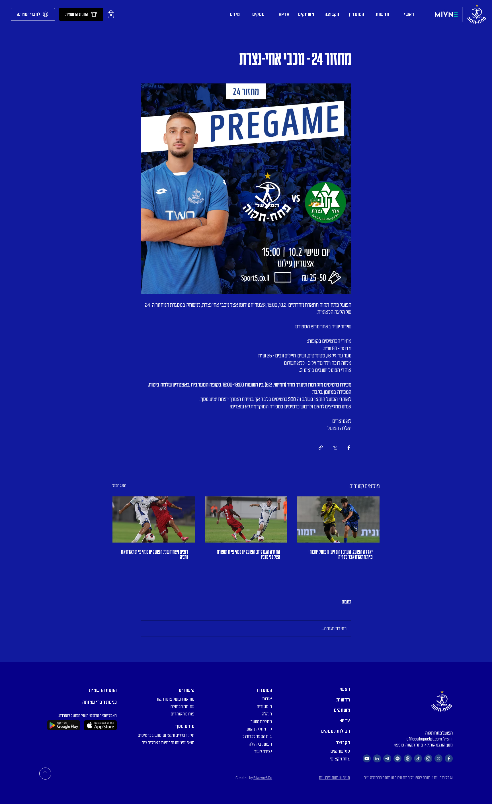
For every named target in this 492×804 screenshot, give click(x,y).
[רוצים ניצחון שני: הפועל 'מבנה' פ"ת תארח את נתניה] (153, 519)
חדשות (343, 699)
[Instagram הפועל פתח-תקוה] (428, 758)
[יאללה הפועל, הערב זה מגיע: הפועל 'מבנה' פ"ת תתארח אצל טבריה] (338, 519)
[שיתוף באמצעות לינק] (320, 447)
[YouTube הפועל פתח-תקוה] (367, 758)
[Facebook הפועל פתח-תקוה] (449, 758)
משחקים (342, 710)
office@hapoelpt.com (424, 739)
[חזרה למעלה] (45, 774)
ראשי (344, 689)
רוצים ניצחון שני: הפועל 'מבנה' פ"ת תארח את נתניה (154, 554)
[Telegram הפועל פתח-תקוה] (387, 758)
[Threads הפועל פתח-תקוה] (408, 758)
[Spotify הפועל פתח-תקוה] (397, 758)
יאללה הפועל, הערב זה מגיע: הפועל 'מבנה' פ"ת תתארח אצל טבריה (340, 554)
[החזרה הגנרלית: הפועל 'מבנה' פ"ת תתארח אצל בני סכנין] (246, 519)
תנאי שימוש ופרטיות (334, 778)
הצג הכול (119, 486)
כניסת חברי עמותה (99, 702)
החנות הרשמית (103, 690)
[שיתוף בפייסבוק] (348, 447)
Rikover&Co (262, 778)
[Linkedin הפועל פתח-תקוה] (377, 758)
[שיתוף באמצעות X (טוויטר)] (334, 447)
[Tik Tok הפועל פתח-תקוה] (418, 758)
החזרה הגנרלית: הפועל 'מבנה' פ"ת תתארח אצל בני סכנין (248, 554)
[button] (111, 14)
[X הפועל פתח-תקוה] (438, 758)
